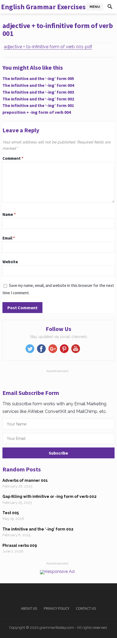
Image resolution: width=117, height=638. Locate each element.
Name (9, 214)
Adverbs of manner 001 (25, 480)
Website (10, 261)
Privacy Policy (56, 608)
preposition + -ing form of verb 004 (36, 112)
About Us (29, 608)
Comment (12, 158)
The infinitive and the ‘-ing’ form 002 (38, 99)
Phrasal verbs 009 (19, 545)
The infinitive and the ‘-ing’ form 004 (38, 85)
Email (8, 238)
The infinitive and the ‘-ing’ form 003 (38, 92)
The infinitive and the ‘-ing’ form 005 (38, 78)
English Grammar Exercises (43, 6)
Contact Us (86, 608)
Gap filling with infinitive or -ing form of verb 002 (49, 496)
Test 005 (10, 513)
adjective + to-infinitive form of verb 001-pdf (48, 46)
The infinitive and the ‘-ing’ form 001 (38, 105)
